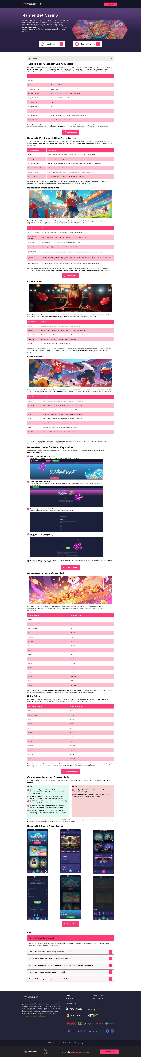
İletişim (68, 995)
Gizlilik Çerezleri (71, 1003)
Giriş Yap (110, 4)
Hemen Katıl (109, 1051)
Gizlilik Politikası (98, 995)
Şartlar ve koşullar (98, 998)
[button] (70, 938)
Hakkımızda (69, 998)
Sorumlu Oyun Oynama (100, 1001)
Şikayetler (69, 1001)
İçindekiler (33, 59)
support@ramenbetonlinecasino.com (33, 1016)
